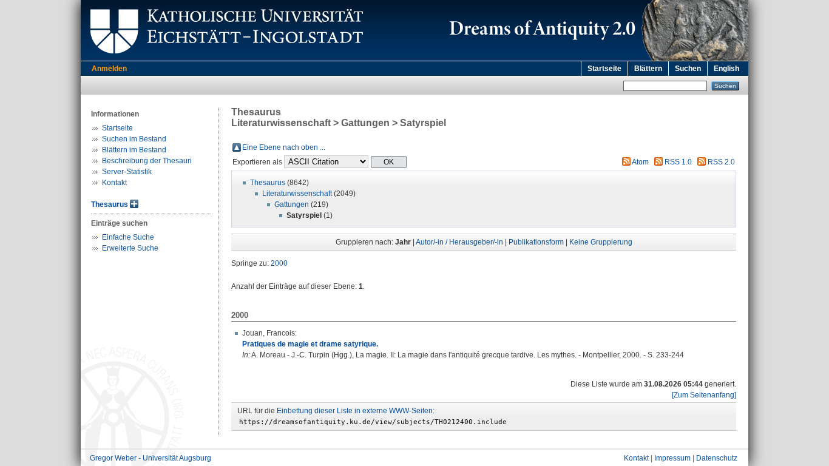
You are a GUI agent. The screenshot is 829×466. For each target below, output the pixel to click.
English (726, 68)
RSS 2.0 (721, 162)
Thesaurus (109, 204)
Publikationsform (536, 242)
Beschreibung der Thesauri (147, 161)
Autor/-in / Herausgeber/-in (459, 242)
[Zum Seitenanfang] (704, 395)
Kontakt (114, 182)
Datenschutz (716, 458)
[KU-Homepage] (225, 58)
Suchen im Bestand (134, 139)
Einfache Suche (128, 237)
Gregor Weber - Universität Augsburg (150, 458)
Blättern (648, 68)
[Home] (596, 58)
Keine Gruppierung (600, 242)
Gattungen (291, 204)
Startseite (604, 68)
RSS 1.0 (678, 162)
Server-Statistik (127, 171)
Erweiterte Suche (130, 248)
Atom (640, 162)
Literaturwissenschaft (297, 193)
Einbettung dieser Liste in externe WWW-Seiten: (356, 411)
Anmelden (109, 68)
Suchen (688, 68)
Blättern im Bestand (134, 150)
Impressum (672, 458)
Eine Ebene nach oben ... (283, 147)
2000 (279, 263)
